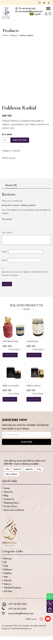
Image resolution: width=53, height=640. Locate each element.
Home (5, 35)
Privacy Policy (10, 506)
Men (6, 576)
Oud (6, 566)
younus (12, 158)
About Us (8, 492)
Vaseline (8, 573)
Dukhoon (13, 35)
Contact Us (9, 499)
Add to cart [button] (10, 354)
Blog (6, 495)
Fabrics (7, 584)
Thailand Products (12, 587)
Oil (5, 562)
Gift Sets (8, 591)
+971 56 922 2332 (28, 8)
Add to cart (20, 140)
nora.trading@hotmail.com (30, 11)
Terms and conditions (14, 510)
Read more (10, 399)
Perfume (8, 558)
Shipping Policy (11, 502)
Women (7, 580)
